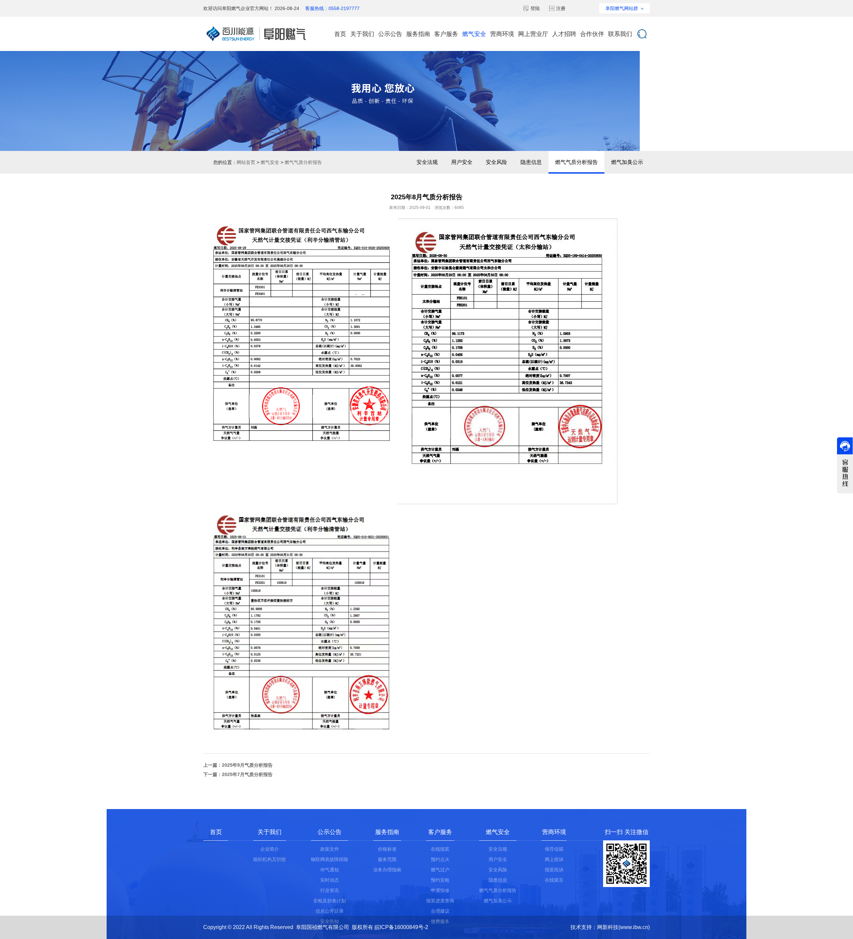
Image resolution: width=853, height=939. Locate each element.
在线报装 (440, 849)
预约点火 (440, 859)
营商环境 (502, 34)
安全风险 (496, 162)
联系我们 (620, 34)
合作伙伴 (592, 34)
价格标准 (387, 849)
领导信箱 (554, 849)
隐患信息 (531, 162)
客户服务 (446, 34)
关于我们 (362, 34)
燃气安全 (474, 34)
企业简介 (269, 849)
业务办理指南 (387, 869)
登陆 (535, 8)
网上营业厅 (533, 34)
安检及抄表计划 (329, 900)
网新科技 (607, 927)
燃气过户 (440, 869)
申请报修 (440, 890)
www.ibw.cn (634, 927)
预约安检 (440, 880)
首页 (340, 34)
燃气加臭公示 (627, 162)
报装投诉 (554, 869)
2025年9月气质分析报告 (247, 765)
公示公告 (390, 34)
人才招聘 (564, 34)
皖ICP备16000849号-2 (401, 927)
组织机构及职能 (269, 859)
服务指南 (418, 34)
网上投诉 (554, 859)
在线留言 (554, 880)
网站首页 (246, 162)
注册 (560, 8)
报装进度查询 (440, 900)
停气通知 (329, 869)
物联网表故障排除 (329, 859)
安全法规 (427, 162)
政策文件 (329, 849)
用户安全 (461, 162)
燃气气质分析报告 (576, 162)
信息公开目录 (330, 911)
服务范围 (387, 859)
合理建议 (440, 911)
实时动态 (329, 880)
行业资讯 (329, 890)
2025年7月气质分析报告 (247, 774)
